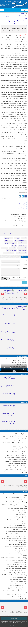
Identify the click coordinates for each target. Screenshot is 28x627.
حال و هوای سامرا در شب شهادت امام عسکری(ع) (8, 422)
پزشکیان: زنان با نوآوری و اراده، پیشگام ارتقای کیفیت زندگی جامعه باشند (14, 557)
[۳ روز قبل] (20, 292)
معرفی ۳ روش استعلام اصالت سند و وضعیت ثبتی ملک (8, 348)
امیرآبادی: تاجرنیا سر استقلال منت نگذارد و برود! (16, 451)
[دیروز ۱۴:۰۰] (21, 416)
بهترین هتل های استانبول (20, 240)
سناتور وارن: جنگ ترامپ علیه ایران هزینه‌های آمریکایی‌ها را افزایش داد (15, 494)
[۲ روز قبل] (21, 387)
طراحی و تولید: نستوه (14, 625)
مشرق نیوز (16, 4)
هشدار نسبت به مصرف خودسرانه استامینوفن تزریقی (16, 531)
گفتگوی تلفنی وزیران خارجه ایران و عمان (18, 581)
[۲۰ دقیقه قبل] (21, 309)
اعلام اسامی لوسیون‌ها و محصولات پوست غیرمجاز (16, 520)
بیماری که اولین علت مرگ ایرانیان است (18, 226)
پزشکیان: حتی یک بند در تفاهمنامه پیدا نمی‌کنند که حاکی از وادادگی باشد (15, 471)
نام (26, 260)
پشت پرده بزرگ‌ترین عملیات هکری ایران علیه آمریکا (8, 340)
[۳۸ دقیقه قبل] (21, 408)
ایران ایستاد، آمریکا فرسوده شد (20, 453)
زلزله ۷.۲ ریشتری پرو (22, 542)
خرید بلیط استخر (22, 250)
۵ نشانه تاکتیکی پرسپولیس (21, 499)
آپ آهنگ (24, 238)
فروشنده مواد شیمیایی (21, 253)
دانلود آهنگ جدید (22, 243)
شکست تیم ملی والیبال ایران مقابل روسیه (18, 585)
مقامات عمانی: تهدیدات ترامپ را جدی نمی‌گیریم (17, 463)
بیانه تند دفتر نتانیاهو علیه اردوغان (19, 446)
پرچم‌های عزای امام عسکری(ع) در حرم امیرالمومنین (8, 414)
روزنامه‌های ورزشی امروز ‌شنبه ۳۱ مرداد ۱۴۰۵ (17, 503)
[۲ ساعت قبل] (7, 606)
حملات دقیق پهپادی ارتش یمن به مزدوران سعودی (16, 448)
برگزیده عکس (24, 402)
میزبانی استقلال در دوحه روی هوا (19, 577)
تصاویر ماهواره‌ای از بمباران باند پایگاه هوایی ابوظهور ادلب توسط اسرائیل (14, 369)
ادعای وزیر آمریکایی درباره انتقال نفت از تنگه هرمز (16, 514)
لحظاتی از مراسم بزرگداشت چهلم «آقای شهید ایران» (16, 566)
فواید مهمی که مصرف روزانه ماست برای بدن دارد (16, 224)
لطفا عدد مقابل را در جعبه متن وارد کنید (19, 277)
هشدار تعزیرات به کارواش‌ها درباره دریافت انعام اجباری (15, 461)
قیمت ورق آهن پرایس (11, 250)
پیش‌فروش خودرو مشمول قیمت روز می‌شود (21, 298)
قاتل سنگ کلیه (23, 222)
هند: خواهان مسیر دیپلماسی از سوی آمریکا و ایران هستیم (15, 455)
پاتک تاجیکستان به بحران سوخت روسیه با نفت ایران (16, 469)
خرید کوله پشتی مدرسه (9, 253)
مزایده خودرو (4, 248)
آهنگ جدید (12, 248)
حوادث (25, 475)
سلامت (18, 233)
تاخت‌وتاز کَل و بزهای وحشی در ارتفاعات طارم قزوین (16, 497)
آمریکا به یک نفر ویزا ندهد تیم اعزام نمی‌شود (9, 394)
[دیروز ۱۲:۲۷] (21, 333)
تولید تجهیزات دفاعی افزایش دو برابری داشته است (16, 552)
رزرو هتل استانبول (8, 240)
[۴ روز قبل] (7, 292)
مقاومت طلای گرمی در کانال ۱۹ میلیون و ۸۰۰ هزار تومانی (15, 358)
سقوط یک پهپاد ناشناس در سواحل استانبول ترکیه (16, 465)
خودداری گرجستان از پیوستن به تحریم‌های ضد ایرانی (16, 435)
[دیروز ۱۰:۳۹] (21, 341)
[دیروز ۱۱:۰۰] (21, 424)
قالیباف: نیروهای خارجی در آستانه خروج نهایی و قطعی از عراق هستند (14, 574)
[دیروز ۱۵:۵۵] (21, 325)
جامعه (23, 10)
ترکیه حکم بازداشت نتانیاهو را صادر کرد (8, 315)
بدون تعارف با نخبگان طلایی (20, 550)
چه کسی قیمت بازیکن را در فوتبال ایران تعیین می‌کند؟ (15, 540)
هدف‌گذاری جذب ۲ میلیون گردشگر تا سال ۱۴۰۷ (16, 579)
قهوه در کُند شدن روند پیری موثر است (18, 523)
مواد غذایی (23, 233)
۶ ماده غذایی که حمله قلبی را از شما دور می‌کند (14, 22)
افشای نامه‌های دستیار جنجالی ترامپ (19, 596)
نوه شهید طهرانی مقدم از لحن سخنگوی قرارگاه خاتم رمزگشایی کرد (13, 437)
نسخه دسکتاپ (14, 618)
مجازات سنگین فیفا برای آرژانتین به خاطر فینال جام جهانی (8, 378)
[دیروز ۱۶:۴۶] (21, 317)
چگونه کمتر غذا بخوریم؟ (21, 218)
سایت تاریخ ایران (8, 238)
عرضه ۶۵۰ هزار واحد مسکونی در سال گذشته (17, 525)
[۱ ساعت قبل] (20, 606)
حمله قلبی (6, 233)
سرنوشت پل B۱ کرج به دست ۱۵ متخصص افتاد (17, 589)
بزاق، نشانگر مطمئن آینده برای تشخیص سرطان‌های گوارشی (14, 527)
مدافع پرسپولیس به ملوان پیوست (19, 433)
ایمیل (25, 264)
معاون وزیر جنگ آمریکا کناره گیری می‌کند (18, 510)
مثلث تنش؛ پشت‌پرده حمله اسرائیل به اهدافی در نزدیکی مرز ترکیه (8, 332)
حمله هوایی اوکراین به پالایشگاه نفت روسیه (17, 459)
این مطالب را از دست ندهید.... (20, 304)
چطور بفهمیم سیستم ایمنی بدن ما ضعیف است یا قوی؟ (15, 220)
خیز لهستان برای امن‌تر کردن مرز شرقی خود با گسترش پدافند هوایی (14, 533)
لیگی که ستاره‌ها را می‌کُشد (21, 512)
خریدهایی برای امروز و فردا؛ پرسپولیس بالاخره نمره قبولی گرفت (8, 386)
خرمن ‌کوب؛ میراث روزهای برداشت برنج (18, 529)
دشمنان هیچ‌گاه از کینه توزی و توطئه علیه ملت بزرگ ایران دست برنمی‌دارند (14, 554)
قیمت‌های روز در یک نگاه (22, 356)
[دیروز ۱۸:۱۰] (21, 379)
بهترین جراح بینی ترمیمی (10, 243)
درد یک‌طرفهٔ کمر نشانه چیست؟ (20, 216)
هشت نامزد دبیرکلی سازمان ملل (20, 440)
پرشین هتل (14, 245)
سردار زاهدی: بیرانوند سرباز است (19, 450)
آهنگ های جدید (22, 245)
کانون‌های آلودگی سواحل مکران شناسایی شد (17, 544)
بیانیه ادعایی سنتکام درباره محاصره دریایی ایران (17, 518)
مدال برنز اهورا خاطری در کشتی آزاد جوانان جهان (16, 564)
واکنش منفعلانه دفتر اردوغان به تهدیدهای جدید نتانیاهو (15, 560)
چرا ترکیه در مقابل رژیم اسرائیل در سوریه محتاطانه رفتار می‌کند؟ (14, 538)
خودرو (26, 288)
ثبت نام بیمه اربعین (22, 248)
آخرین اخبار (24, 491)
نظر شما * (24, 268)
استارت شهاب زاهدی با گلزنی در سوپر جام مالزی (16, 594)
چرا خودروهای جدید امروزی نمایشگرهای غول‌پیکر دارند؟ (8, 298)
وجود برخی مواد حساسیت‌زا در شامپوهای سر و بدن (16, 536)
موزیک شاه (17, 238)
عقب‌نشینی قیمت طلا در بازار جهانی (19, 360)
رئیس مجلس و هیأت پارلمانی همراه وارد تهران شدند (16, 439)
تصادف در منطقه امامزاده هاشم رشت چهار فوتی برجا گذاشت (8, 307)
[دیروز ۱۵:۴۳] (7, 480)
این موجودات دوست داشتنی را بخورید (18, 214)
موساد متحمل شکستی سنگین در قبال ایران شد (17, 467)
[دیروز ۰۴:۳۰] (21, 349)
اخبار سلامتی (12, 233)
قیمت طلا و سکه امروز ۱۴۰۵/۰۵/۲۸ (19, 362)
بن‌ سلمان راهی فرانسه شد (21, 598)
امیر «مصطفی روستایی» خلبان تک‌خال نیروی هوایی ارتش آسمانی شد (14, 443)
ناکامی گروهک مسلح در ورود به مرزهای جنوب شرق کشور (8, 486)
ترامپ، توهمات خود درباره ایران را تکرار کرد (17, 516)
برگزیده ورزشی (24, 374)
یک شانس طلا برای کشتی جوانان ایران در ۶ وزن (17, 587)
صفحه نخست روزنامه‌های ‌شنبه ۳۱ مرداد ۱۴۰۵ (8, 406)
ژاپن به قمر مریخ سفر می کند (9, 323)
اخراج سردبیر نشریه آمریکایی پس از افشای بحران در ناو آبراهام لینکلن (14, 505)
